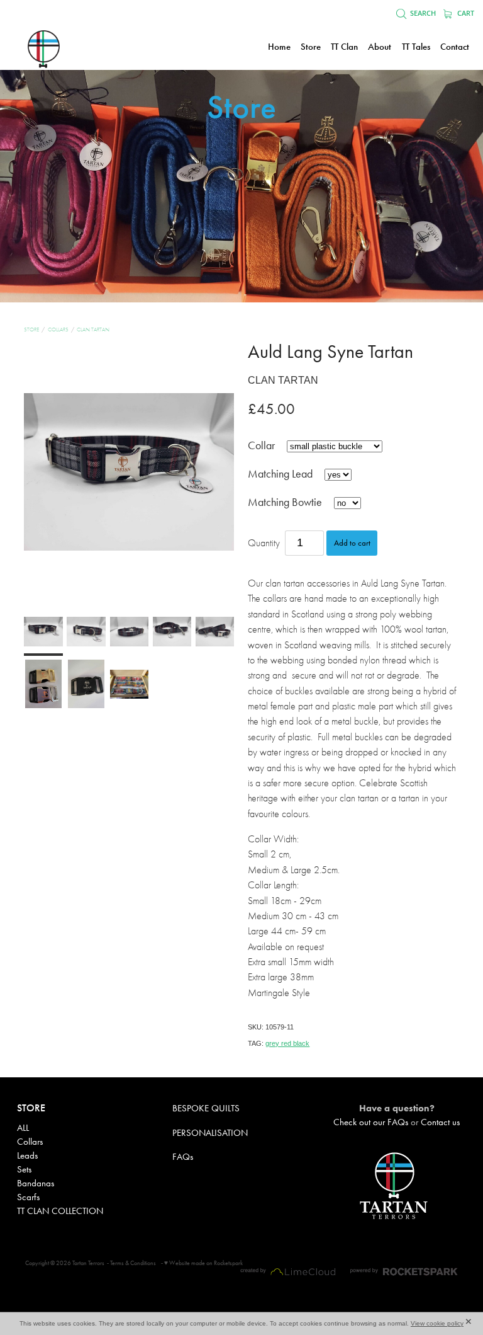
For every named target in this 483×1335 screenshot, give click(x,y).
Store (31, 329)
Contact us (440, 1122)
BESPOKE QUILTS (206, 1108)
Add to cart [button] (352, 542)
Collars (58, 329)
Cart (464, 13)
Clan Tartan (93, 329)
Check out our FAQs (370, 1122)
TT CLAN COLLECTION (60, 1211)
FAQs (182, 1156)
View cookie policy (437, 1323)
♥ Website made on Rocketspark (203, 1262)
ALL (23, 1127)
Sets (24, 1169)
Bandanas (35, 1183)
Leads (27, 1155)
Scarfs (28, 1197)
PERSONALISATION (210, 1132)
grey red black (287, 1043)
